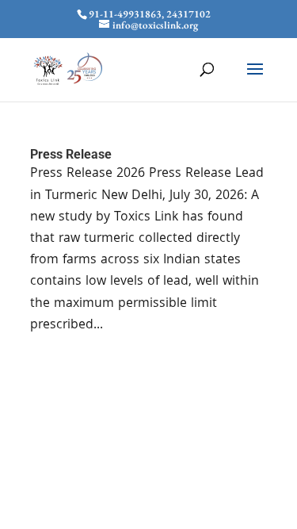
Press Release (71, 154)
